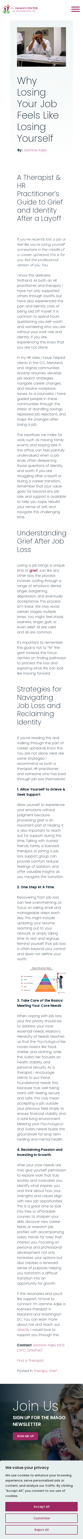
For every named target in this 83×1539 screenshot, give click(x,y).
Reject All (41, 1530)
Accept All (42, 1506)
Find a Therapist (30, 1360)
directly (23, 1329)
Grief (53, 1370)
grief (33, 570)
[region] (41, 1500)
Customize (41, 1518)
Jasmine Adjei (34, 150)
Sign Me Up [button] (25, 1436)
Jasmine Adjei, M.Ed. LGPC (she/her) (41, 1348)
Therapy (40, 1370)
